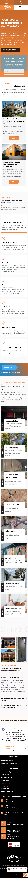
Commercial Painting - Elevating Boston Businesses (12, 164)
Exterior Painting (11, 448)
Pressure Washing (12, 504)
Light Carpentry (11, 531)
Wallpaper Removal (13, 609)
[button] (2, 739)
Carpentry (5, 786)
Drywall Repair (11, 558)
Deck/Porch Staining (13, 583)
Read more (2, 426)
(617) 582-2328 (14, 372)
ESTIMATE (7, 3)
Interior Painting (11, 421)
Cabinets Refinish (7, 777)
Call (21, 3)
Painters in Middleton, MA (9, 763)
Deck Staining (6, 783)
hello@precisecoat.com (11, 807)
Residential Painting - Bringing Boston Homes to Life (13, 121)
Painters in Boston (7, 760)
